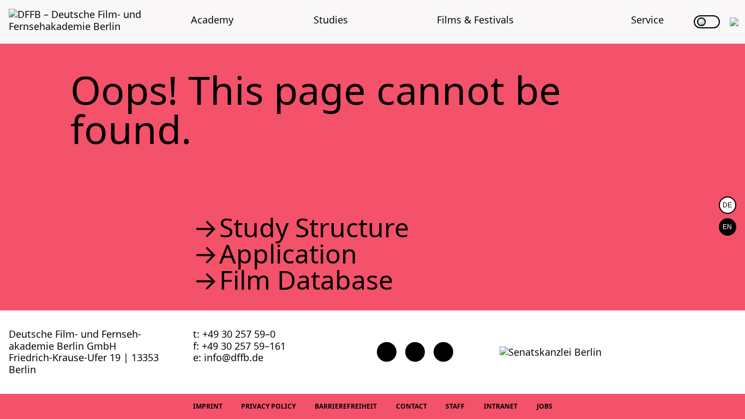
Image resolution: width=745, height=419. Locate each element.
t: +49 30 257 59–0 (234, 333)
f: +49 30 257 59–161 (239, 345)
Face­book (386, 352)
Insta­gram (415, 352)
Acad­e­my (212, 20)
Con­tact (411, 406)
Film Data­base (306, 280)
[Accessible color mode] (707, 21)
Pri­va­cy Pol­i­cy (268, 406)
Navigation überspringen (8, 8)
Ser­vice (647, 20)
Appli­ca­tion (288, 254)
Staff (455, 406)
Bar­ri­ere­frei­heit (346, 406)
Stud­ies (331, 20)
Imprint (208, 406)
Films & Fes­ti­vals (475, 20)
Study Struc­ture (314, 227)
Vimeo (443, 352)
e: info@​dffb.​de (228, 357)
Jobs (544, 406)
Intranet (501, 406)
